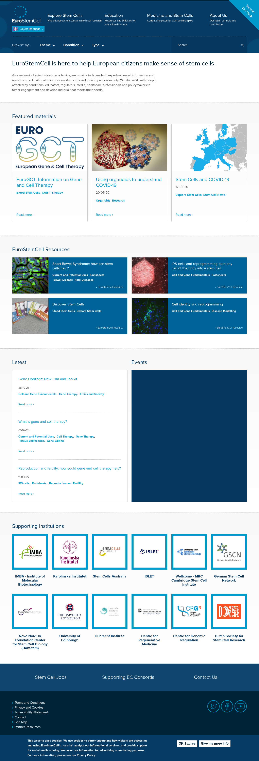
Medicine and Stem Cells (170, 15)
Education (114, 15)
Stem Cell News (214, 195)
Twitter (213, 706)
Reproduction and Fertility (66, 483)
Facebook (227, 706)
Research (118, 200)
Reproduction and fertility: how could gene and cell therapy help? (69, 468)
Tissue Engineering (31, 441)
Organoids (103, 200)
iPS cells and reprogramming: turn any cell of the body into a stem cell (202, 265)
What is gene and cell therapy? (42, 421)
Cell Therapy (65, 436)
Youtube (241, 706)
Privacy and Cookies (29, 707)
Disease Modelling (224, 311)
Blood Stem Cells (28, 192)
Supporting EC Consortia (128, 677)
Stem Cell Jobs (51, 677)
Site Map (21, 722)
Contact (20, 717)
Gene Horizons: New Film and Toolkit (47, 379)
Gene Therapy (68, 394)
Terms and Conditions (30, 703)
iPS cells (24, 483)
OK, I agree (187, 743)
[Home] (27, 14)
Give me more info (215, 743)
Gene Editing (55, 441)
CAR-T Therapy (52, 192)
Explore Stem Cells (65, 15)
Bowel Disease (63, 280)
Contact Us (205, 677)
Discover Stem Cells (68, 304)
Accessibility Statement (31, 712)
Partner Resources (27, 727)
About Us (218, 15)
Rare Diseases (84, 280)
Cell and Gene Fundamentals (191, 275)
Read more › (25, 215)
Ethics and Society (92, 394)
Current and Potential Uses (70, 275)
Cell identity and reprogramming (197, 304)
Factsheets (97, 275)
